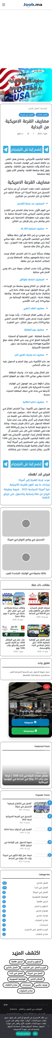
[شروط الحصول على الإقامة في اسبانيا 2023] (42, 846)
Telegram (29, 722)
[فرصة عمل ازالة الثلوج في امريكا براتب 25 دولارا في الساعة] (42, 859)
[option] (26, 769)
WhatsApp (29, 731)
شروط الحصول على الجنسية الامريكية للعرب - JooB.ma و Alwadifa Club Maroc (29, 673)
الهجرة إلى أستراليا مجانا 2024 (18, 829)
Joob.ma (13, 1009)
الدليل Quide (42, 901)
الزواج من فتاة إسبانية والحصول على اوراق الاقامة (26, 496)
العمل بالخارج (33, 108)
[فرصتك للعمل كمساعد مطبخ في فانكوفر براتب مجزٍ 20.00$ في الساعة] (38, 598)
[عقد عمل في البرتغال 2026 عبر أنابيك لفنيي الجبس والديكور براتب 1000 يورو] (13, 630)
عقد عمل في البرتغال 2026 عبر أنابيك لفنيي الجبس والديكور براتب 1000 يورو (15, 644)
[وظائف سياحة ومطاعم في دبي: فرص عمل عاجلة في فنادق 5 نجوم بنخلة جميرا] (13, 598)
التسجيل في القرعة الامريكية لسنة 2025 (19, 818)
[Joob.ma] (33, 4)
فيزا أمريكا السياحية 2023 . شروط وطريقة (27, 489)
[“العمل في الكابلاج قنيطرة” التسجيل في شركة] (42, 807)
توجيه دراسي (42, 915)
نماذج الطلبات (42, 934)
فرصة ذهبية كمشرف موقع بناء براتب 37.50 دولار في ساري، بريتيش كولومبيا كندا (26, 780)
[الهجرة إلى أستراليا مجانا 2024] (42, 833)
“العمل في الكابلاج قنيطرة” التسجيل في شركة (19, 805)
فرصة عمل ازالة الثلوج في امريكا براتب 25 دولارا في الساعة (17, 856)
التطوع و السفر (41, 906)
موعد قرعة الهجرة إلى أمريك (34, 480)
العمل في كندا (41, 887)
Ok (35, 1033)
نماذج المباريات (41, 920)
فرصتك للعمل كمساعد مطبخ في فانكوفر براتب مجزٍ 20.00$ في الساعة (39, 610)
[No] (48, 1025)
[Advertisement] (26, 40)
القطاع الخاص (42, 910)
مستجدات (44, 924)
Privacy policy (23, 1033)
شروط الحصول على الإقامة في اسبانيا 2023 (18, 843)
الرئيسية (44, 108)
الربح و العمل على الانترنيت (36, 929)
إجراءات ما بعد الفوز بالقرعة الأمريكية (30, 484)
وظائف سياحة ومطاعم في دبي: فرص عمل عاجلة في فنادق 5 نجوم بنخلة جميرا (14, 612)
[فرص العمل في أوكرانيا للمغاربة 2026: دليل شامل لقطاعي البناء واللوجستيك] (38, 630)
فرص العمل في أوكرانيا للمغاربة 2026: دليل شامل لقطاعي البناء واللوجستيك (39, 644)
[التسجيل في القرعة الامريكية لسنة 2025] (42, 820)
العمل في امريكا (26, 115)
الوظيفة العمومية (40, 897)
